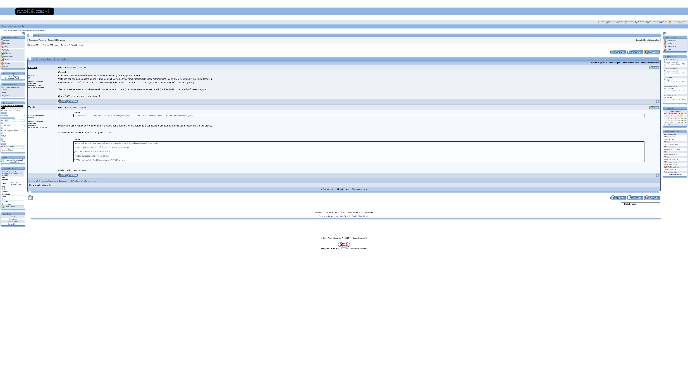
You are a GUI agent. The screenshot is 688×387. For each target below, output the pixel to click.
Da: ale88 (668, 98)
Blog (621, 22)
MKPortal (325, 249)
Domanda (668, 77)
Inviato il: (62, 67)
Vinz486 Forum (51, 45)
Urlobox (641, 22)
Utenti (669, 43)
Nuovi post (671, 40)
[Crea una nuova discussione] (635, 52)
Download (653, 22)
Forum (612, 22)
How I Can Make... (671, 59)
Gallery (630, 22)
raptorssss (16, 184)
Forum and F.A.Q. (12, 78)
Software (64, 45)
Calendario (671, 46)
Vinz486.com (36, 45)
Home (602, 22)
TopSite (675, 22)
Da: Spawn (668, 80)
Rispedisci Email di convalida (647, 40)
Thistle (31, 107)
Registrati (61, 40)
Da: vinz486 (669, 89)
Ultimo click (10, 207)
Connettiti (52, 40)
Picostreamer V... (671, 86)
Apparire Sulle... (671, 95)
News (664, 22)
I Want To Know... (671, 68)
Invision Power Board (336, 216)
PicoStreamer (77, 45)
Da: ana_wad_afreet (672, 62)
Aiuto (669, 50)
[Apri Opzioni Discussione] (30, 198)
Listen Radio (13, 76)
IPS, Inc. (366, 216)
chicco (673, 169)
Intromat (32, 67)
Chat (684, 22)
